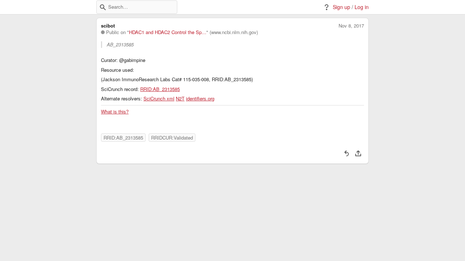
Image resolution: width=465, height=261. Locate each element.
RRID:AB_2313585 (160, 89)
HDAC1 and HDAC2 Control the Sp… (167, 32)
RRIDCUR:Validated (172, 137)
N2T (180, 98)
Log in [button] (362, 7)
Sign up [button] (341, 7)
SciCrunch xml (158, 98)
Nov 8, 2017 (351, 25)
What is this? (115, 111)
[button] (102, 7)
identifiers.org (200, 98)
